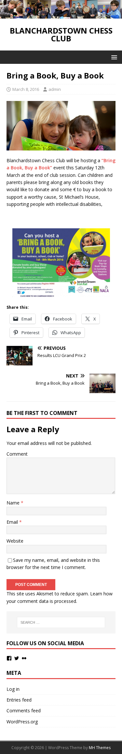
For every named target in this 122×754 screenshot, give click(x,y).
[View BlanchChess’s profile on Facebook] (9, 658)
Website (15, 541)
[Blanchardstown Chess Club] (61, 15)
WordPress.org (22, 721)
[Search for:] (61, 622)
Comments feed (24, 710)
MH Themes (100, 747)
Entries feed (19, 700)
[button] (113, 57)
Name (14, 503)
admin (54, 89)
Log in (13, 689)
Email (13, 522)
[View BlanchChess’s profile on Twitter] (16, 658)
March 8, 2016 (25, 89)
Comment (17, 454)
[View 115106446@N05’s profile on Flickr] (24, 658)
